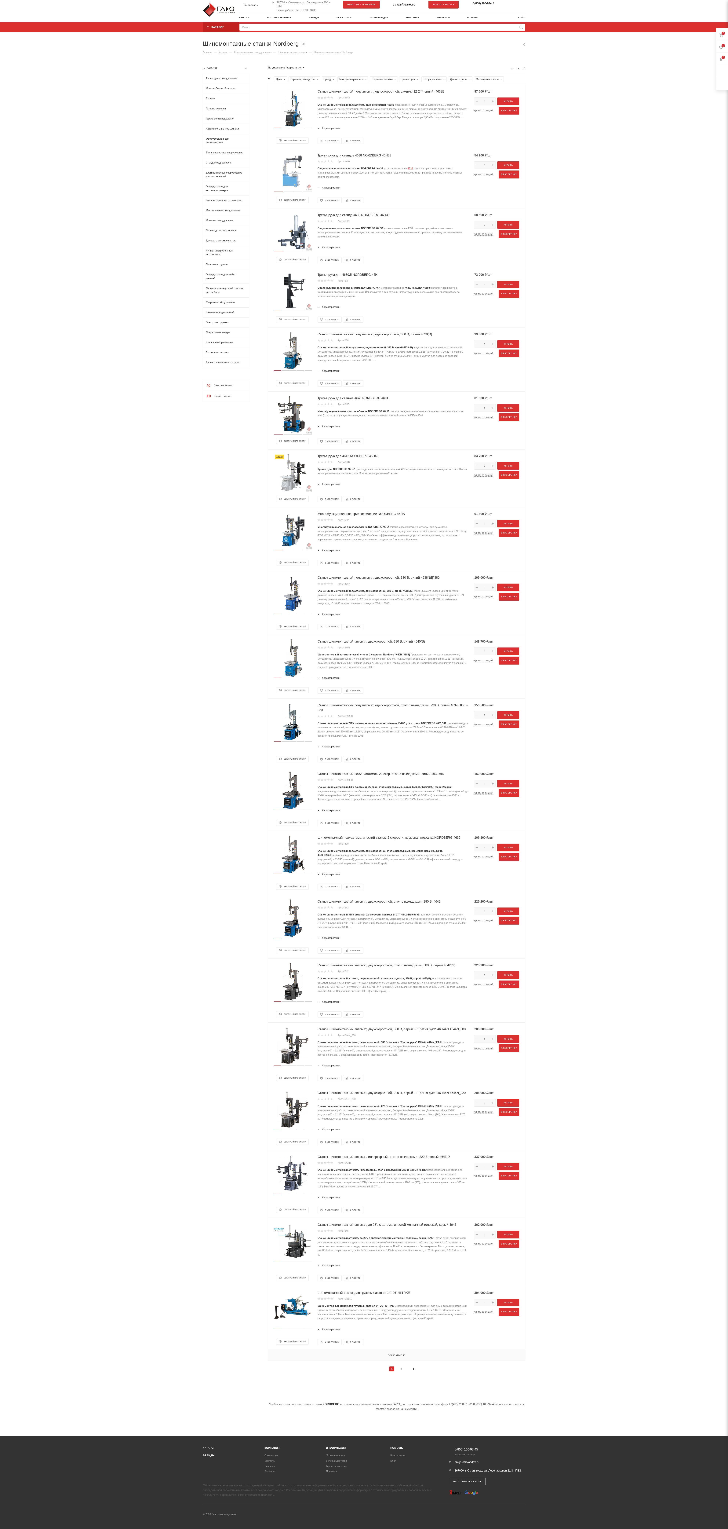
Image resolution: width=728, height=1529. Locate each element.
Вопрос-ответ (398, 1455)
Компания (272, 1447)
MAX (520, 4)
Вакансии (269, 1471)
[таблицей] (523, 68)
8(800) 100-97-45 (483, 3)
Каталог (209, 1447)
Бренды (209, 1455)
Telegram (513, 4)
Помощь (396, 1447)
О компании (271, 1455)
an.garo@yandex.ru (467, 1462)
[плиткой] (512, 68)
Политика (331, 1471)
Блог (393, 1460)
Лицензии (269, 1466)
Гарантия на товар (336, 1466)
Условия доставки (336, 1460)
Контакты (269, 1460)
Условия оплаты (335, 1455)
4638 (410, 168)
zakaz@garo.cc (404, 4)
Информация (336, 1447)
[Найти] (521, 27)
